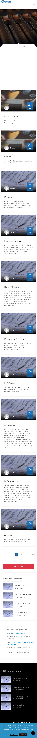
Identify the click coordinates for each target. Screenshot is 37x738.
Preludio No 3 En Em (14, 339)
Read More (14, 735)
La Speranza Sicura (21, 612)
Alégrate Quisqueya (18, 633)
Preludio (8, 197)
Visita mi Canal (18, 566)
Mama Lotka (18, 627)
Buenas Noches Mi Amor (23, 585)
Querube (8, 535)
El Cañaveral (10, 383)
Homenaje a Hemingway (23, 594)
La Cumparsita (11, 481)
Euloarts (12, 108)
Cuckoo (7, 157)
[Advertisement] (18, 71)
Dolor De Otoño (11, 117)
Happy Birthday (11, 287)
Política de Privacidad (20, 722)
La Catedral (9, 425)
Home (18, 46)
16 (33, 554)
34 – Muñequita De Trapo (23, 603)
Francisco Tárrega (12, 241)
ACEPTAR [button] (23, 735)
